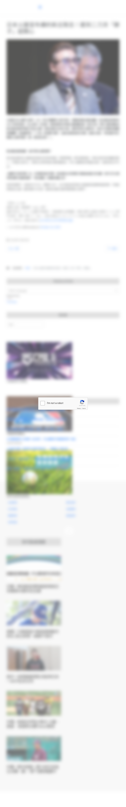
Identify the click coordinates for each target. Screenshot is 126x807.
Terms (84, 408)
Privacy (79, 408)
